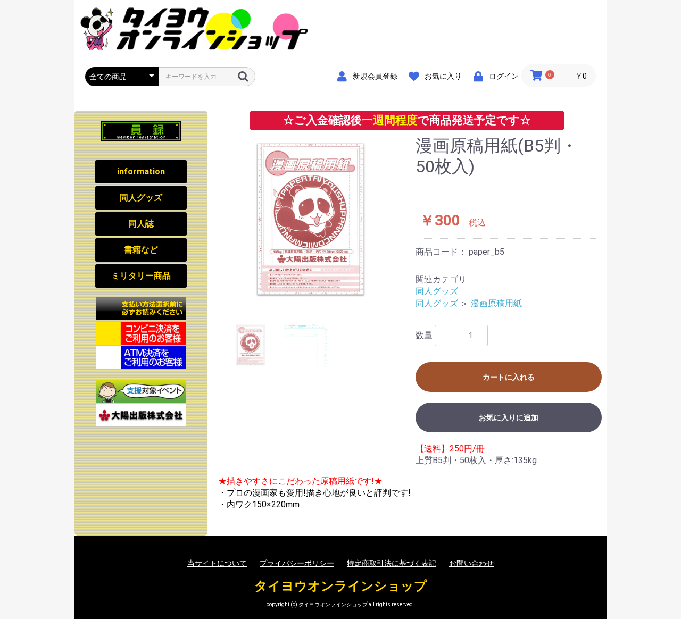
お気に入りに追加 (508, 417)
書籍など (141, 250)
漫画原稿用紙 (496, 303)
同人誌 (141, 224)
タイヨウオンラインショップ (340, 586)
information (141, 171)
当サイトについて (217, 563)
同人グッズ (141, 198)
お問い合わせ (471, 563)
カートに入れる (509, 377)
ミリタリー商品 (141, 276)
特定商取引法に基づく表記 (391, 563)
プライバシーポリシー (297, 563)
